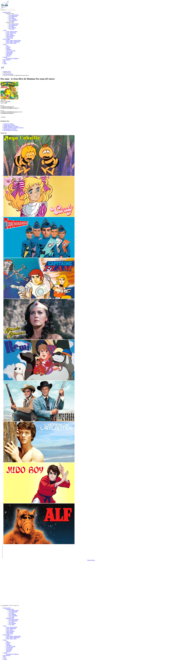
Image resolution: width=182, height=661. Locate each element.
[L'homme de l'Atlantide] (39, 461)
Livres (4, 30)
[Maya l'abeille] (39, 175)
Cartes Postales (9, 52)
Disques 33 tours (10, 609)
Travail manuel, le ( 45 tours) (9, 129)
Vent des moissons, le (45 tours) (10, 130)
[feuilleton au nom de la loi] (39, 421)
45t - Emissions (12, 27)
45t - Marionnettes (13, 25)
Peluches (8, 55)
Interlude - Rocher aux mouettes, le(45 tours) (13, 127)
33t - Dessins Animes (14, 14)
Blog (4, 61)
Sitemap (21, 605)
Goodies (5, 57)
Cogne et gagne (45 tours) (9, 125)
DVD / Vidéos (6, 39)
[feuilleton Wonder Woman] (39, 339)
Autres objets (9, 53)
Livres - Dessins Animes (11, 31)
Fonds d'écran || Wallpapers (12, 58)
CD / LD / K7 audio (10, 50)
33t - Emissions (12, 18)
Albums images (9, 36)
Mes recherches (6, 59)
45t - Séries (11, 26)
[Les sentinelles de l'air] (39, 257)
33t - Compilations (13, 20)
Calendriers (8, 49)
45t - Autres (11, 29)
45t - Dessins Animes (14, 23)
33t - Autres (11, 21)
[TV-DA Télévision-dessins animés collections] (5, 8)
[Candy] (39, 216)
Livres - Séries (9, 34)
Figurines (8, 46)
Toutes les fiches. (91, 560)
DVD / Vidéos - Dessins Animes (13, 40)
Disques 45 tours (10, 618)
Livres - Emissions (10, 35)
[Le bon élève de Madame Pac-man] (9, 99)
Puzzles (8, 48)
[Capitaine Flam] (39, 298)
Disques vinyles (7, 12)
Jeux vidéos (9, 54)
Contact (5, 63)
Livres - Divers (9, 38)
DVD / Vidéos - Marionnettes (13, 41)
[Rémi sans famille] (39, 380)
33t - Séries (11, 17)
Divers (4, 44)
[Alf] (39, 543)
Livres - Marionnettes (11, 32)
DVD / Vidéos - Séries (11, 43)
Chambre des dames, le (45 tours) (10, 126)
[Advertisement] (8, 582)
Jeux (7, 45)
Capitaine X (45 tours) (8, 123)
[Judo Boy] (39, 502)
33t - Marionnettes (13, 16)
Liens (4, 62)
